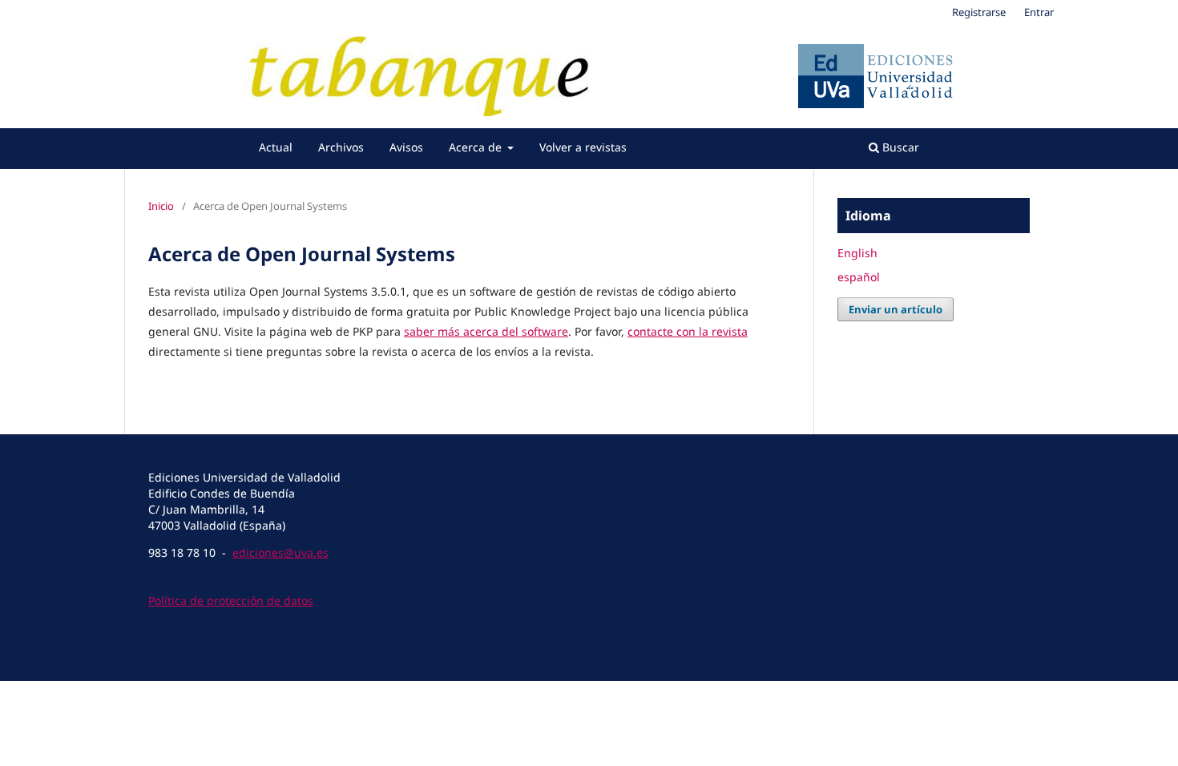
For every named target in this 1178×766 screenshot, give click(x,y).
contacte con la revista (687, 331)
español (858, 276)
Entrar (1039, 12)
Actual (275, 147)
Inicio (161, 206)
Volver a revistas (583, 147)
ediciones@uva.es (280, 552)
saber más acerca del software (486, 331)
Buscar (899, 147)
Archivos (341, 147)
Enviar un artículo (895, 309)
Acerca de (477, 147)
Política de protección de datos (230, 600)
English (857, 252)
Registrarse (979, 12)
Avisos (406, 147)
